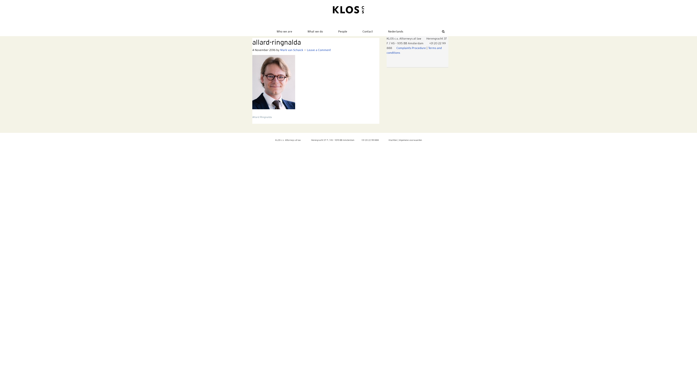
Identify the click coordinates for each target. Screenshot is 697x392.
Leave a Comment (319, 50)
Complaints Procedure (411, 48)
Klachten (393, 140)
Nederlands (395, 31)
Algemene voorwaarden (410, 140)
